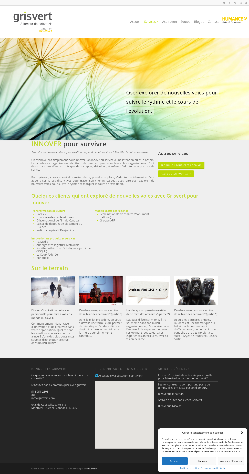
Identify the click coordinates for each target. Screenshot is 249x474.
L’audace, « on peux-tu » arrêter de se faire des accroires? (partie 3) (100, 312)
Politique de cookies (189, 468)
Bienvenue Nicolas (169, 406)
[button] (242, 432)
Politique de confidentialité (213, 468)
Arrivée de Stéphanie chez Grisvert (180, 400)
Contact (213, 22)
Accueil (135, 22)
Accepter (175, 461)
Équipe (185, 22)
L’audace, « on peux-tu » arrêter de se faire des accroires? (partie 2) (148, 312)
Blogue (199, 22)
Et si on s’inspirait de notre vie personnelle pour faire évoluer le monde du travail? (51, 314)
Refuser (202, 461)
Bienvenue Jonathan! (171, 394)
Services (150, 22)
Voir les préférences (231, 461)
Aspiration (169, 22)
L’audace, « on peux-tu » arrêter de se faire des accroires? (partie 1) (195, 312)
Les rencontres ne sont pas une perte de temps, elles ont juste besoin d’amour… (184, 386)
